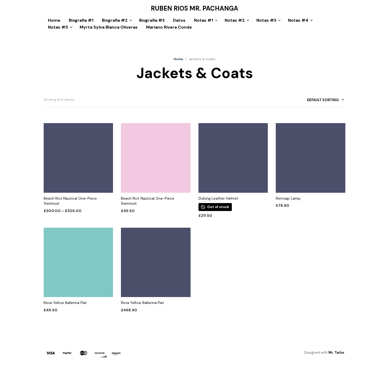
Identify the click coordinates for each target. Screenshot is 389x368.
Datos (179, 20)
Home (54, 20)
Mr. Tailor (336, 352)
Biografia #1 (81, 20)
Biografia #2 (115, 20)
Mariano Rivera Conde (169, 27)
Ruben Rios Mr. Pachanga (194, 8)
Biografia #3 (152, 20)
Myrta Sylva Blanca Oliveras (109, 27)
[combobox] (323, 101)
